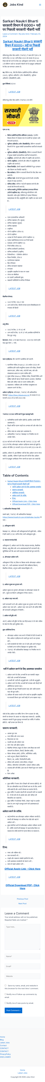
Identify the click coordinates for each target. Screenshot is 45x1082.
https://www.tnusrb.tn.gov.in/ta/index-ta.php (21, 517)
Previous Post (22, 899)
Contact (3, 1045)
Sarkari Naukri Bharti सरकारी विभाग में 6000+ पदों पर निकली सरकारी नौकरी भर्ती (22, 45)
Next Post (22, 904)
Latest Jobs (5, 1043)
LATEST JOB (14, 92)
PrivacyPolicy (5, 1054)
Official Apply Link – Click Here (24, 501)
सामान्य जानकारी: (17, 490)
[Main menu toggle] (40, 4)
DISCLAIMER (5, 1057)
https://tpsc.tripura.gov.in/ (19, 395)
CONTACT (4, 1048)
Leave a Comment (10, 34)
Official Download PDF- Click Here (26, 504)
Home (2, 1037)
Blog (2, 1040)
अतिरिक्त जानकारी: (18, 493)
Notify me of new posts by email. (20, 1003)
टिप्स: (14, 498)
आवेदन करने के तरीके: (19, 495)
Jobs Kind (16, 4)
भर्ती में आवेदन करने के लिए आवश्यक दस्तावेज (26, 487)
